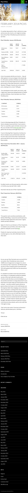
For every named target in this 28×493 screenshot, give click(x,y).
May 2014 (3, 442)
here (19, 228)
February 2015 (4, 421)
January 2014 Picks (5, 325)
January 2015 (4, 423)
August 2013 (4, 461)
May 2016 (3, 391)
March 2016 (3, 394)
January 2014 (4, 450)
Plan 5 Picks (4, 2)
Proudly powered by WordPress (7, 491)
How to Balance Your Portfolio (8, 376)
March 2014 (3, 445)
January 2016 (4, 397)
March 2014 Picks (5, 330)
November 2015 (4, 402)
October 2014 (4, 429)
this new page (17, 127)
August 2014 (4, 434)
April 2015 (3, 415)
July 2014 (3, 437)
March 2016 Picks (5, 353)
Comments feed (4, 481)
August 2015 (4, 407)
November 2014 (4, 426)
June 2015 (3, 410)
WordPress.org (4, 484)
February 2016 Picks (5, 356)
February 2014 (4, 448)
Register (3, 473)
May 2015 (3, 413)
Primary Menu (26, 2)
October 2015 (4, 405)
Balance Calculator (5, 371)
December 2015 (4, 399)
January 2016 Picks (5, 358)
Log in (2, 476)
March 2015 (3, 418)
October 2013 (4, 456)
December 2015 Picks (6, 361)
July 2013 (3, 464)
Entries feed (3, 479)
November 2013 (4, 453)
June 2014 (3, 439)
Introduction (4, 374)
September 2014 (5, 431)
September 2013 (5, 458)
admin (10, 26)
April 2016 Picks (4, 350)
